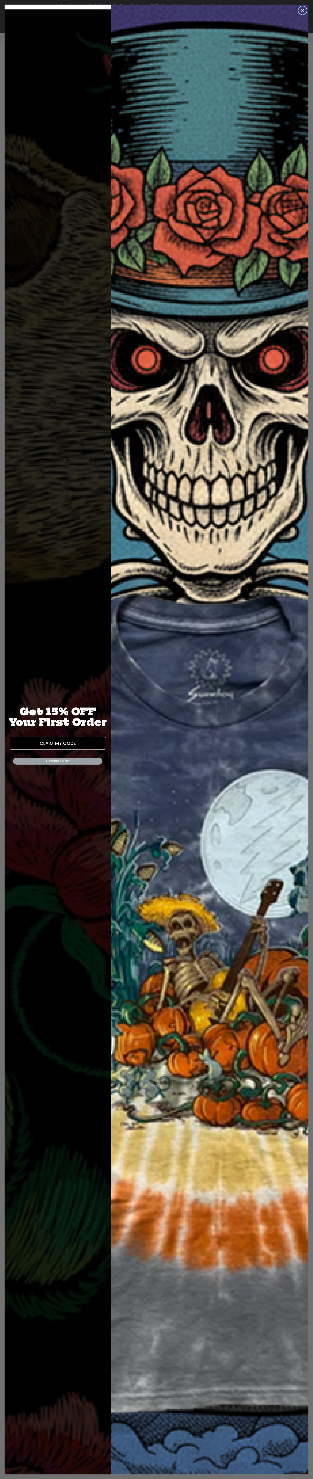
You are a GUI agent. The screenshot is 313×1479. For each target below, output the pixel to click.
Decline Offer (58, 761)
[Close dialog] (303, 10)
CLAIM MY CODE (58, 743)
